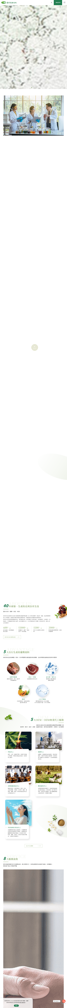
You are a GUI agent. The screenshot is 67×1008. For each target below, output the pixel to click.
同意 (16, 1005)
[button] (51, 2)
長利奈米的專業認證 (10, 637)
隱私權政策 (22, 1002)
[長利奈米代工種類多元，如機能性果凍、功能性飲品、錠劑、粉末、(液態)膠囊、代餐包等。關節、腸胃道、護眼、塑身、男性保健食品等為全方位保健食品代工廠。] (18, 775)
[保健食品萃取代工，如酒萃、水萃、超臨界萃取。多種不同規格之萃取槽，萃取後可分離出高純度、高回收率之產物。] (18, 740)
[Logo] (9, 2)
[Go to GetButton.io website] (64, 1003)
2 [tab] (33, 87)
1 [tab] (31, 87)
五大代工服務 (29, 846)
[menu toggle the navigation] (64, 2)
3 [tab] (35, 87)
